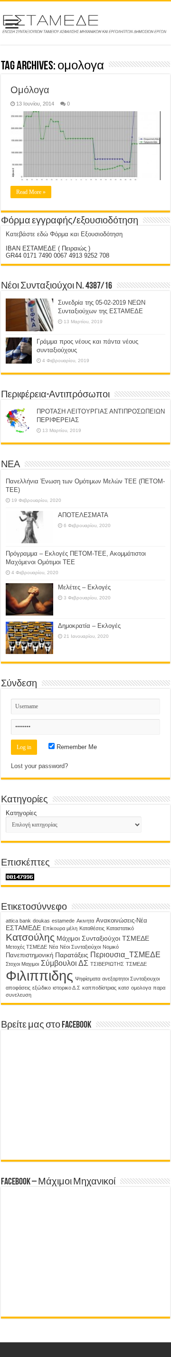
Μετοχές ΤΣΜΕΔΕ (26, 947)
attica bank (18, 921)
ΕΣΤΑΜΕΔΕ (23, 928)
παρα (159, 988)
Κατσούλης (30, 937)
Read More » (31, 192)
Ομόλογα (29, 90)
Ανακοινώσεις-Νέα (121, 920)
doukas (41, 921)
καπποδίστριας (99, 988)
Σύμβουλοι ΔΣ (64, 963)
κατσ (123, 988)
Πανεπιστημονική (29, 955)
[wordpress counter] (20, 876)
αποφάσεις (18, 988)
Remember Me (76, 747)
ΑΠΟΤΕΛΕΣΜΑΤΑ (83, 515)
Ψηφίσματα (87, 979)
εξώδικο (41, 988)
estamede (63, 921)
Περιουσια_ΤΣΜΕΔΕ (125, 954)
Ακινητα (85, 921)
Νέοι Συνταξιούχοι (80, 947)
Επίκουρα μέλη (60, 928)
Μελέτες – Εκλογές (84, 587)
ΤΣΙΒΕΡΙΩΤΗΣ (107, 964)
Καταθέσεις (91, 928)
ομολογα (141, 988)
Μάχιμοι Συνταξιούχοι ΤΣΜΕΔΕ (103, 938)
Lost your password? (39, 766)
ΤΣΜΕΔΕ (136, 964)
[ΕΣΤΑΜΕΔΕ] (85, 22)
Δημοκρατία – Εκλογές (89, 625)
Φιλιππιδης (39, 975)
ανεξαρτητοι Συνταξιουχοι (131, 979)
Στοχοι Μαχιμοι (22, 964)
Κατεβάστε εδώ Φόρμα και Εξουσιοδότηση (64, 234)
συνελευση (18, 995)
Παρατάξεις (71, 955)
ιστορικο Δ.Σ (66, 988)
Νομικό (111, 947)
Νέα (53, 947)
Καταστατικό (120, 928)
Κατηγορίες (21, 813)
